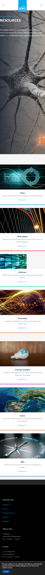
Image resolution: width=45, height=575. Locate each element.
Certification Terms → (9, 513)
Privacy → (5, 509)
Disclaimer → (6, 505)
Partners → (6, 517)
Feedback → (6, 521)
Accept (6, 571)
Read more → (22, 200)
